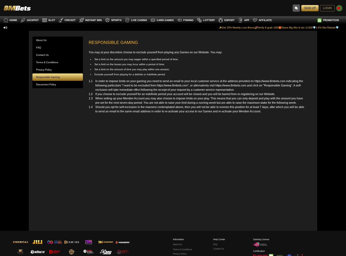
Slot (51, 20)
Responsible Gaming (48, 77)
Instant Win (93, 20)
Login (327, 8)
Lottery (209, 20)
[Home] (17, 8)
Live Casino (139, 20)
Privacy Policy (44, 69)
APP (246, 20)
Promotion (331, 20)
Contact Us (42, 54)
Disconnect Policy (46, 84)
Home (13, 20)
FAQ (38, 47)
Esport (229, 20)
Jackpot (33, 20)
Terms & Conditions (47, 62)
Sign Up (310, 8)
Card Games (165, 20)
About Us (41, 40)
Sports (116, 20)
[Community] (296, 8)
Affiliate (265, 20)
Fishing (188, 20)
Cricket (70, 20)
